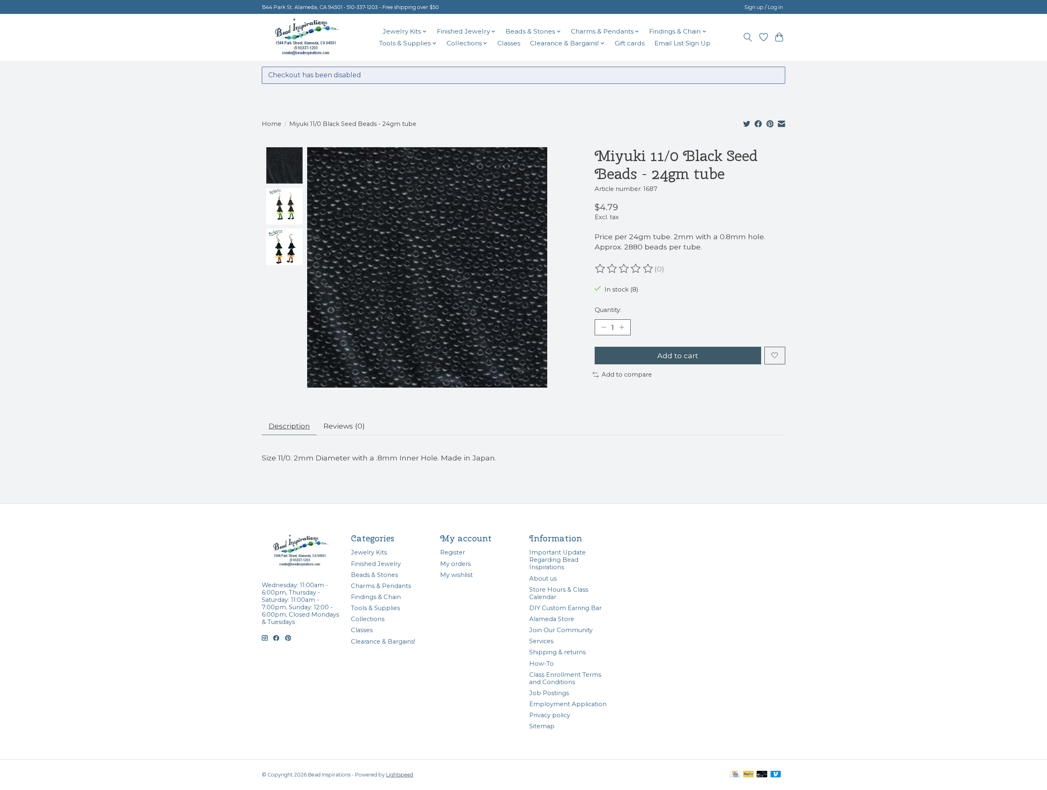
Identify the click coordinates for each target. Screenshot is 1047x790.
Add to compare (627, 374)
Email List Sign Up (682, 43)
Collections (367, 619)
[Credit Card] (735, 775)
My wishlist (456, 575)
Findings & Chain (376, 597)
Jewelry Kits (369, 552)
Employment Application (568, 704)
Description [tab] (289, 426)
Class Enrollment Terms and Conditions (565, 678)
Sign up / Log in (763, 7)
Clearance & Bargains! (383, 641)
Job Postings (549, 693)
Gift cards (630, 43)
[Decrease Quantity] (603, 327)
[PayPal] (748, 775)
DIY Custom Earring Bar (565, 608)
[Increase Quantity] (621, 327)
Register (452, 552)
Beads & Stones (374, 575)
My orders (455, 564)
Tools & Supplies (375, 608)
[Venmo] (776, 775)
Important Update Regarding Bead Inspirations (557, 560)
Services (541, 641)
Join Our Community (561, 630)
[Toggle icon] (748, 37)
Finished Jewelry (376, 564)
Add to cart (677, 355)
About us (543, 578)
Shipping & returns (557, 652)
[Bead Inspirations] (307, 37)
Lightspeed (399, 775)
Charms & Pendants (381, 586)
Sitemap (542, 726)
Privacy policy (549, 715)
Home (271, 124)
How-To (541, 663)
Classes (508, 43)
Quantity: (608, 310)
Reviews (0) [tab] (344, 426)
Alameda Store (551, 619)
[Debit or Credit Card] (762, 775)
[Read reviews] (624, 268)
